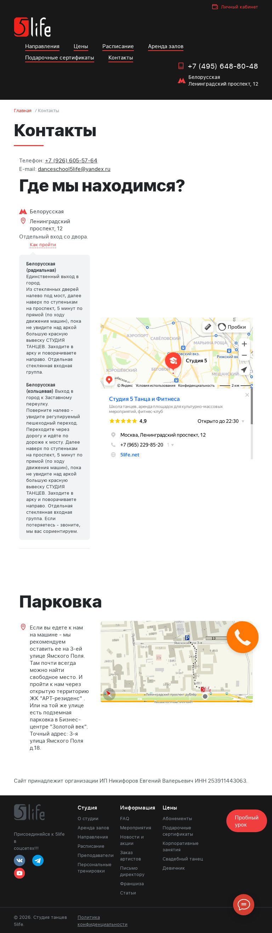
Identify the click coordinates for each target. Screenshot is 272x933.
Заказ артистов (130, 855)
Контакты (120, 57)
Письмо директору (132, 871)
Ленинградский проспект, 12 (50, 225)
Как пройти (43, 244)
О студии (88, 818)
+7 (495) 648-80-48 (223, 66)
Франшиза (132, 883)
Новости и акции (132, 840)
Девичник (174, 868)
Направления (42, 46)
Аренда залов (165, 46)
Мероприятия (135, 827)
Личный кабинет (239, 7)
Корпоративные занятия (181, 846)
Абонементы (177, 818)
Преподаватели (93, 855)
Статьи (128, 892)
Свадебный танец (183, 859)
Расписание (118, 46)
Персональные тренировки (93, 867)
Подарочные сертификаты (59, 57)
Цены (81, 46)
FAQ (124, 818)
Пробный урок (247, 821)
